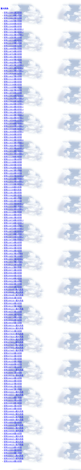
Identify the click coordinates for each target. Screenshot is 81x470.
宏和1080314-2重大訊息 (13, 325)
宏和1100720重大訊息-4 (13, 231)
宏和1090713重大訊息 (13, 270)
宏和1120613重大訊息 (13, 170)
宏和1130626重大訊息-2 (13, 101)
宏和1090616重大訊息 (13, 273)
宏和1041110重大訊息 (13, 397)
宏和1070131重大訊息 (13, 359)
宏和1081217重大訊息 (13, 306)
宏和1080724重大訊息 (13, 317)
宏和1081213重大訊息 (13, 312)
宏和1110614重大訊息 (13, 198)
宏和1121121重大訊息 (13, 159)
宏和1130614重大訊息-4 (13, 109)
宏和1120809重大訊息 (13, 165)
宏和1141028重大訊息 (13, 46)
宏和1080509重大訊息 (13, 323)
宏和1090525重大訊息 (13, 281)
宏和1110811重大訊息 (13, 193)
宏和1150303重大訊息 (13, 37)
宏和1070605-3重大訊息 (13, 345)
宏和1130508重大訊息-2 (13, 121)
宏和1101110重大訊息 (13, 215)
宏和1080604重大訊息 (13, 320)
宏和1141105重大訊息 (13, 43)
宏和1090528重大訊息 (13, 278)
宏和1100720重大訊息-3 (13, 234)
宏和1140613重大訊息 (13, 57)
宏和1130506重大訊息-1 (13, 132)
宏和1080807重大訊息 (13, 314)
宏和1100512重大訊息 (13, 251)
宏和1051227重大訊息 (13, 384)
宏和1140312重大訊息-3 (13, 65)
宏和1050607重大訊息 (13, 389)
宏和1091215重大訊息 (13, 265)
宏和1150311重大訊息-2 (13, 32)
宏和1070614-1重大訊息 (13, 339)
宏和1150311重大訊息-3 (13, 29)
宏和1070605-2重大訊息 (13, 348)
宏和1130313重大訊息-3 (13, 148)
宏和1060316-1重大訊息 (13, 375)
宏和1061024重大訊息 (13, 361)
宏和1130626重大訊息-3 (13, 98)
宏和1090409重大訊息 (13, 287)
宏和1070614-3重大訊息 (13, 334)
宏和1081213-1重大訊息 (13, 309)
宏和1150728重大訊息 (13, 15)
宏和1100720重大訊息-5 (13, 229)
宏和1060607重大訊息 (13, 373)
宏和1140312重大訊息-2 (13, 68)
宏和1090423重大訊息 (13, 284)
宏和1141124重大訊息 (13, 40)
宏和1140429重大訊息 (13, 62)
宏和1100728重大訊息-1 (13, 226)
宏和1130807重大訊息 (13, 90)
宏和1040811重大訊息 (13, 406)
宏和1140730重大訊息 (13, 51)
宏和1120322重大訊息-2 (13, 181)
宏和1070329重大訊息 (13, 353)
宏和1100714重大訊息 (13, 242)
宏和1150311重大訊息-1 (13, 35)
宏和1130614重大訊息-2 (13, 115)
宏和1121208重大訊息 (13, 157)
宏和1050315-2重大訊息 (13, 392)
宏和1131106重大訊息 (13, 85)
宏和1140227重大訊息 (13, 76)
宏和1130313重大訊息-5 (13, 143)
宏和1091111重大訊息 (13, 267)
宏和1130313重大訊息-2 (13, 151)
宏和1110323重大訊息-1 (13, 209)
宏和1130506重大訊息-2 (13, 129)
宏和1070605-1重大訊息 (13, 350)
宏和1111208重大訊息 (13, 187)
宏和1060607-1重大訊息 (13, 370)
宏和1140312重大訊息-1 (13, 71)
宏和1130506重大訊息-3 (13, 126)
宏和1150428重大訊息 (13, 26)
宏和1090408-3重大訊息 (13, 289)
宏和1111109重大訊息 (13, 190)
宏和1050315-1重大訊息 (13, 395)
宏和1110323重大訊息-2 (13, 206)
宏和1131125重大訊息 (13, 82)
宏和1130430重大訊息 (13, 134)
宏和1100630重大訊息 (13, 245)
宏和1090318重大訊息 (13, 303)
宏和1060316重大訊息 (13, 378)
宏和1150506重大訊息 (13, 24)
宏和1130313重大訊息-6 (13, 140)
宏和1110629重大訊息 (13, 195)
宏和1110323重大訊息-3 (13, 204)
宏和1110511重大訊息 (13, 201)
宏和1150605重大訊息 (13, 21)
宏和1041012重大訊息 (13, 400)
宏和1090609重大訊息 (13, 276)
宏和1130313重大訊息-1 (13, 154)
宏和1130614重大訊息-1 (13, 118)
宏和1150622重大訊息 (13, 18)
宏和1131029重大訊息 (13, 87)
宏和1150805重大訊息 (13, 13)
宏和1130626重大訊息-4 (13, 96)
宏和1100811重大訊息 (13, 217)
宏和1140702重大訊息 (13, 54)
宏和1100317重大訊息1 (13, 262)
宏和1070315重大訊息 (13, 356)
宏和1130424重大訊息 (13, 137)
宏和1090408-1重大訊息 (13, 295)
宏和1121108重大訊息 (13, 162)
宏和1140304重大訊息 (13, 73)
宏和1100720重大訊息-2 (13, 237)
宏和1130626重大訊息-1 (13, 104)
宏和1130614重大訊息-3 (13, 112)
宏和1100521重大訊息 (13, 248)
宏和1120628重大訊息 (13, 168)
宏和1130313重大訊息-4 (13, 145)
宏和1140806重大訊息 (13, 49)
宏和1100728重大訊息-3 (13, 220)
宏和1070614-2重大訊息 (13, 337)
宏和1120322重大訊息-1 (13, 184)
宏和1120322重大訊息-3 (13, 179)
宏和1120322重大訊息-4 (13, 176)
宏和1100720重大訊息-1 (13, 240)
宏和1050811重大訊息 (13, 386)
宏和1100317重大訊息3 (13, 256)
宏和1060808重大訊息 (13, 364)
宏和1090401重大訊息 (13, 298)
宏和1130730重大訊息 (13, 93)
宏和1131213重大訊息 (13, 79)
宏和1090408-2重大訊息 (13, 292)
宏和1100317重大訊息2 (13, 259)
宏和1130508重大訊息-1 (13, 123)
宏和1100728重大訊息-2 (13, 223)
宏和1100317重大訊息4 (13, 253)
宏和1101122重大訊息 (13, 212)
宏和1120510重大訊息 (13, 173)
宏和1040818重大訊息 (13, 403)
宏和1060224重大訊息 (13, 381)
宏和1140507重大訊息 (13, 60)
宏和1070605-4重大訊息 (13, 342)
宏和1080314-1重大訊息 (13, 328)
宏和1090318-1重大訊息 (13, 301)
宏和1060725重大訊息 (13, 367)
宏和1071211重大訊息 (13, 331)
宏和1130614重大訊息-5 (13, 107)
